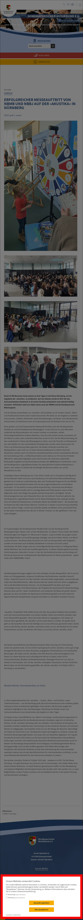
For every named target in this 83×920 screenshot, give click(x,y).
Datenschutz (16, 915)
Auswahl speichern (41, 903)
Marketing (16, 898)
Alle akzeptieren (41, 909)
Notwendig (17, 895)
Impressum (9, 915)
